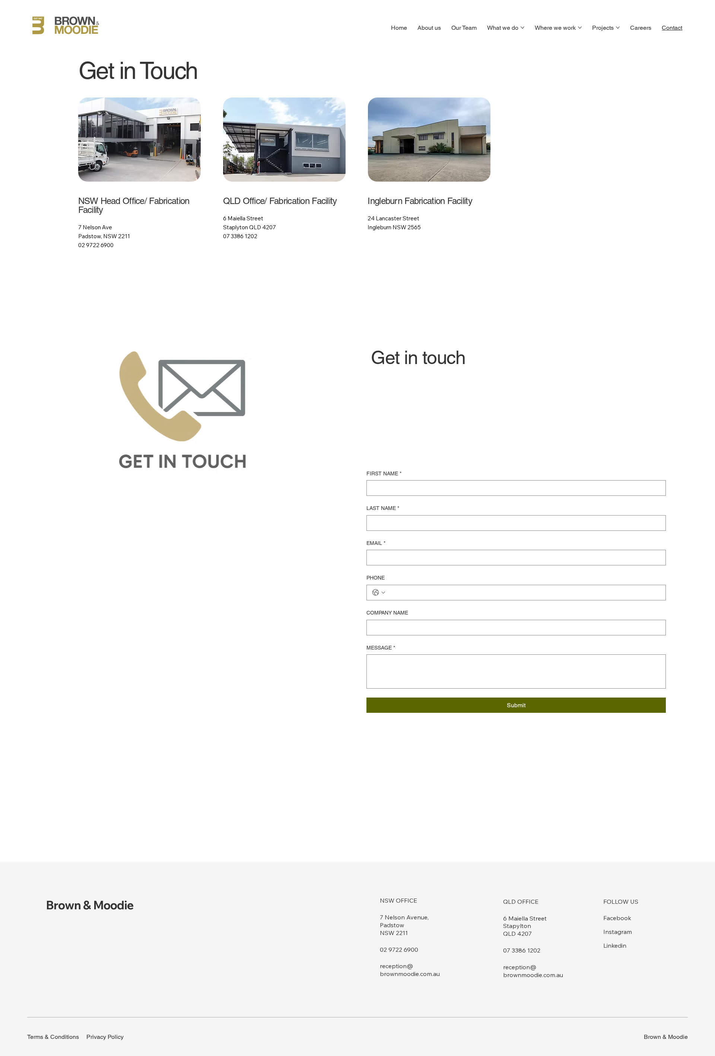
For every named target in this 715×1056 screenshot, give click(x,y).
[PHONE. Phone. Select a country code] (378, 592)
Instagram (617, 931)
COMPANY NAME (387, 613)
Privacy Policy (105, 1036)
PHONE (375, 578)
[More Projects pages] (618, 27)
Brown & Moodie (90, 904)
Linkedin (614, 945)
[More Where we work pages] (580, 27)
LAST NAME (382, 508)
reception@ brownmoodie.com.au (410, 969)
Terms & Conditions (53, 1036)
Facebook (617, 918)
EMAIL (375, 543)
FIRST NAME (383, 473)
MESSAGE (380, 648)
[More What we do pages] (522, 27)
